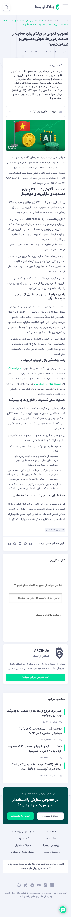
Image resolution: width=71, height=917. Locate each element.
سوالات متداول (50, 816)
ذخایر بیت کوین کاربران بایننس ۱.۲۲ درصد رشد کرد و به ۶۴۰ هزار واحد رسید (34, 748)
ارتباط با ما (51, 838)
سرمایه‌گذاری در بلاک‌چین (47, 384)
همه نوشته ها (54, 21)
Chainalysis (15, 369)
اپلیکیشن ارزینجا (51, 845)
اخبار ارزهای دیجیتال (53, 52)
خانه (65, 21)
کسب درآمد (23, 838)
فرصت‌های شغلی (51, 852)
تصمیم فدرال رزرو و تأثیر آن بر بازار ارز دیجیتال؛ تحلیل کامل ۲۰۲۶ (39, 731)
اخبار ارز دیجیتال (55, 530)
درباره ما (51, 832)
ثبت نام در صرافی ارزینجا (35, 677)
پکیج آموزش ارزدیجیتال (23, 832)
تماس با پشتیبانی (20, 816)
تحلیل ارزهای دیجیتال (23, 852)
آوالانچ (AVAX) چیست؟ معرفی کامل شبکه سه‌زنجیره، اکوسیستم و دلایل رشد (36, 766)
